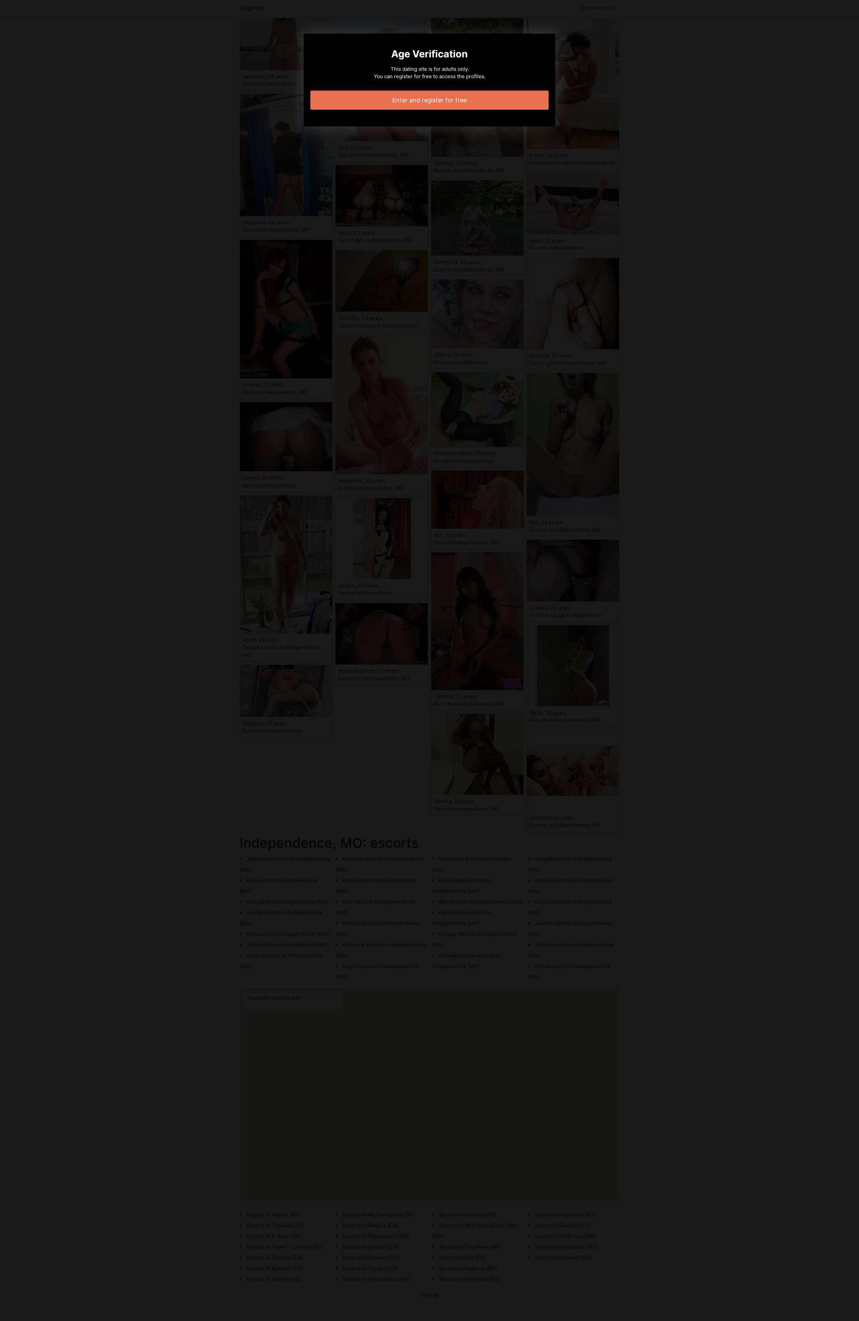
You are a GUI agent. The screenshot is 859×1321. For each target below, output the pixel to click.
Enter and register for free (429, 100)
